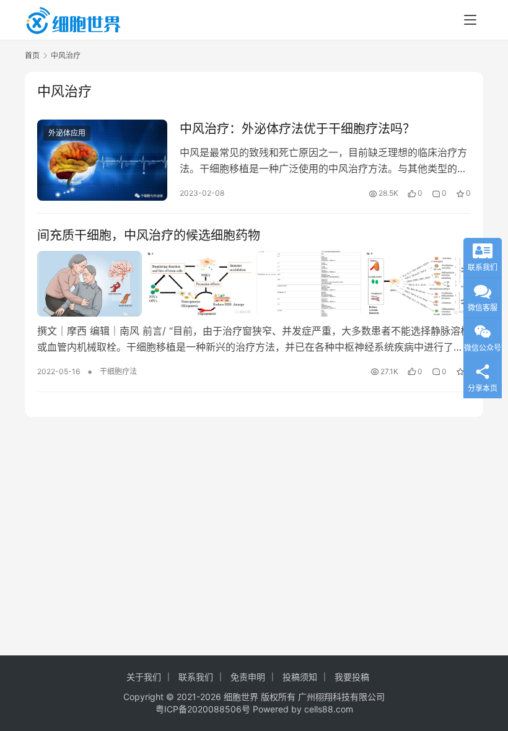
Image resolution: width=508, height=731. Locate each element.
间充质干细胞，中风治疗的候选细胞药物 (148, 235)
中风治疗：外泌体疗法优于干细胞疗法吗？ (297, 128)
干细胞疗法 (118, 371)
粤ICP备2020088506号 (202, 709)
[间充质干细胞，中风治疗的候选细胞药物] (254, 284)
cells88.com (328, 709)
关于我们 (143, 677)
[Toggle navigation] (470, 20)
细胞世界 (241, 696)
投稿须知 (299, 677)
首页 (32, 55)
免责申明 (247, 677)
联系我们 (195, 677)
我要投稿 (352, 677)
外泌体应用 (66, 133)
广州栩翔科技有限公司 (341, 696)
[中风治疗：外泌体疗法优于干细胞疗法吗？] (102, 160)
